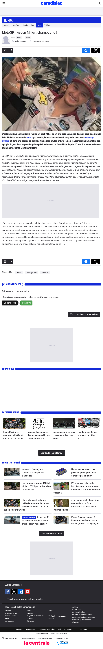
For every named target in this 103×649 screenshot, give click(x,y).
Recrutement (82, 629)
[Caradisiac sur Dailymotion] (21, 592)
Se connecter (10, 303)
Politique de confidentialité (82, 615)
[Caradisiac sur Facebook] (8, 592)
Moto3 (29, 137)
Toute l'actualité (11, 462)
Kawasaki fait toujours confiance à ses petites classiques (33, 472)
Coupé (29, 611)
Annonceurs (30, 629)
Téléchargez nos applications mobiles (25, 599)
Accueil (6, 25)
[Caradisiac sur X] (14, 592)
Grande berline (10, 616)
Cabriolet (30, 613)
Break (7, 618)
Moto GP (45, 273)
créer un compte (52, 297)
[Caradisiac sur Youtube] (27, 592)
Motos (51, 611)
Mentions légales (78, 612)
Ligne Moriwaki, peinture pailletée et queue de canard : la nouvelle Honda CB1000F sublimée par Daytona (14, 435)
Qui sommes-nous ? (65, 629)
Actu (39, 25)
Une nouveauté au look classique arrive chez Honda (64, 435)
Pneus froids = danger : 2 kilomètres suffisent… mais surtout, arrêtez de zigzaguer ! (85, 520)
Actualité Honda (10, 412)
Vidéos (47, 25)
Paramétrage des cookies (81, 620)
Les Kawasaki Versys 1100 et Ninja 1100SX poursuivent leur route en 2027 (36, 486)
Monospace (9, 621)
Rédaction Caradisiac (46, 629)
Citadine (8, 611)
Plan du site (76, 610)
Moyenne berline (11, 613)
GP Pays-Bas (32, 273)
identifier (40, 297)
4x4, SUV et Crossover (35, 616)
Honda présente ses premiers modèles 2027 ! (87, 435)
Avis (32, 25)
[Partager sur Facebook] (86, 49)
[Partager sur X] (96, 49)
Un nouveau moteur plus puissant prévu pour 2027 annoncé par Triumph (83, 472)
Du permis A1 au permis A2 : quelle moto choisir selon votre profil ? (35, 520)
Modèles (16, 25)
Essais (25, 25)
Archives (75, 607)
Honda (8, 20)
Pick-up (29, 618)
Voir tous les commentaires (84, 314)
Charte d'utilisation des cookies (83, 617)
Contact (19, 629)
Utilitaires (30, 621)
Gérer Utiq (75, 622)
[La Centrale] (36, 645)
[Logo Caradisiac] (51, 5)
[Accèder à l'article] (14, 423)
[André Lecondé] (6, 44)
